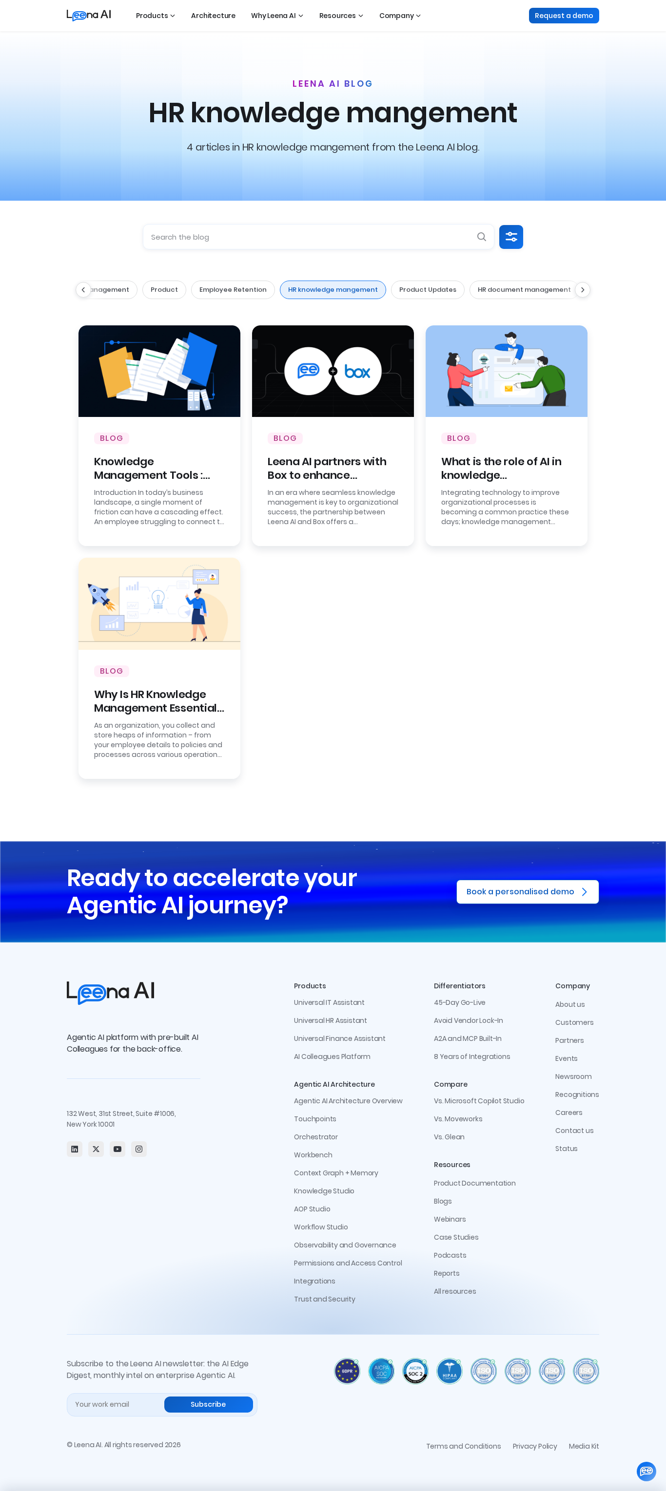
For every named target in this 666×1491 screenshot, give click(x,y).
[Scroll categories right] (582, 290)
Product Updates (427, 289)
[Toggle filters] (511, 237)
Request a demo (564, 15)
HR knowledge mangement (333, 289)
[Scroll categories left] (83, 290)
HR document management (524, 289)
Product (164, 289)
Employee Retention (233, 289)
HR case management (92, 289)
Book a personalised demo (520, 891)
